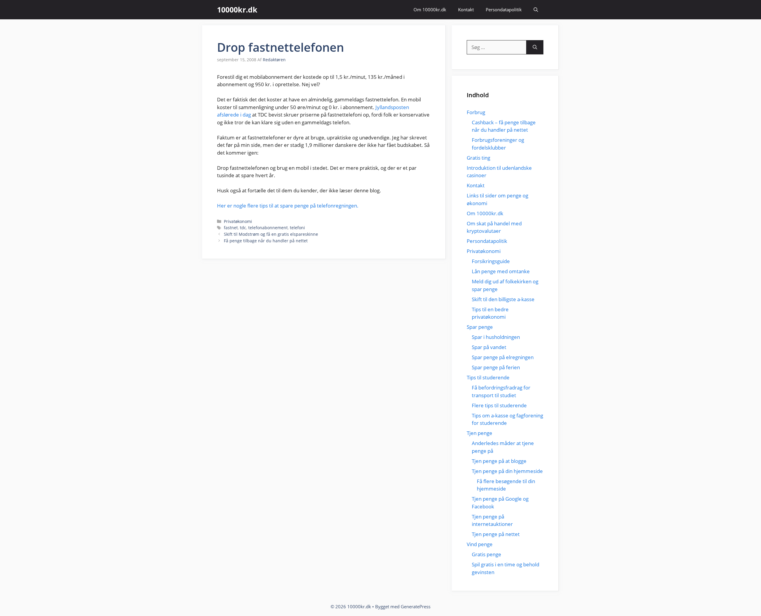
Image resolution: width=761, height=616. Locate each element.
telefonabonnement (268, 227)
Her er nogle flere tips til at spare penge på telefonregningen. (288, 205)
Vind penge (480, 544)
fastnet (231, 227)
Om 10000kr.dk (429, 9)
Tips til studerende (488, 377)
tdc (243, 227)
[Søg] (534, 47)
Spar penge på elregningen (503, 357)
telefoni (297, 227)
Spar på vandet (489, 347)
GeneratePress (415, 606)
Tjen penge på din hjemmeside (507, 471)
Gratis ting (478, 157)
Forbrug (476, 112)
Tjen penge (479, 433)
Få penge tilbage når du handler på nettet (266, 240)
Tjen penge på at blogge (499, 461)
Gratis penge (486, 554)
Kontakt (466, 9)
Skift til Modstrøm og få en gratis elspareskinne (271, 234)
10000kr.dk (237, 9)
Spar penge (480, 326)
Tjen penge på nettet (496, 534)
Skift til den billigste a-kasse (503, 299)
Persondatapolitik (504, 9)
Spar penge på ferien (496, 367)
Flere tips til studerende (499, 405)
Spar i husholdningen (496, 337)
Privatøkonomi (238, 221)
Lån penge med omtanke (501, 271)
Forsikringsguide (491, 261)
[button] (536, 9)
